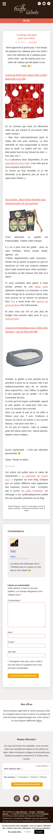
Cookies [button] (27, 832)
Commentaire (14, 600)
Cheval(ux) (23, 777)
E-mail (11, 642)
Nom (10, 632)
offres (39, 721)
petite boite (41, 286)
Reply (13, 551)
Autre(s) (43, 777)
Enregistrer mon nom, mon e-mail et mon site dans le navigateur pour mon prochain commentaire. (25, 664)
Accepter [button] (39, 832)
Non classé (33, 42)
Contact (32, 812)
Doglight (45, 814)
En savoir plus (14, 832)
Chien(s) (34, 777)
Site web (12, 652)
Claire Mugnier (21, 812)
